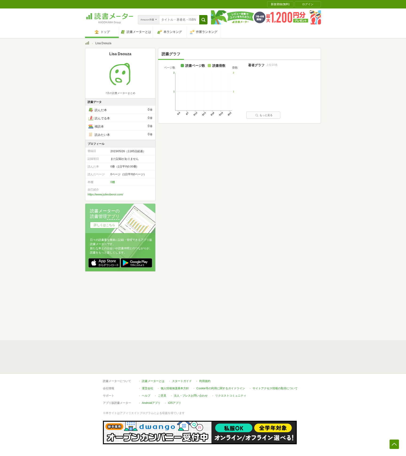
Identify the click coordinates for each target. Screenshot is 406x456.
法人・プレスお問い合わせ (191, 395)
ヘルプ (146, 395)
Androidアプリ (151, 402)
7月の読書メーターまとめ (120, 93)
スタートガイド (182, 381)
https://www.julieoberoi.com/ (105, 194)
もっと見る (266, 115)
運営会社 (147, 388)
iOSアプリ (174, 402)
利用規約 (205, 381)
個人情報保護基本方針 (175, 388)
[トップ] (87, 43)
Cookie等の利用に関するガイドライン (220, 388)
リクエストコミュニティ (230, 395)
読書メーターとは (153, 381)
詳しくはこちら (104, 225)
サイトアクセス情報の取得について (275, 388)
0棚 (112, 182)
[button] (203, 19)
